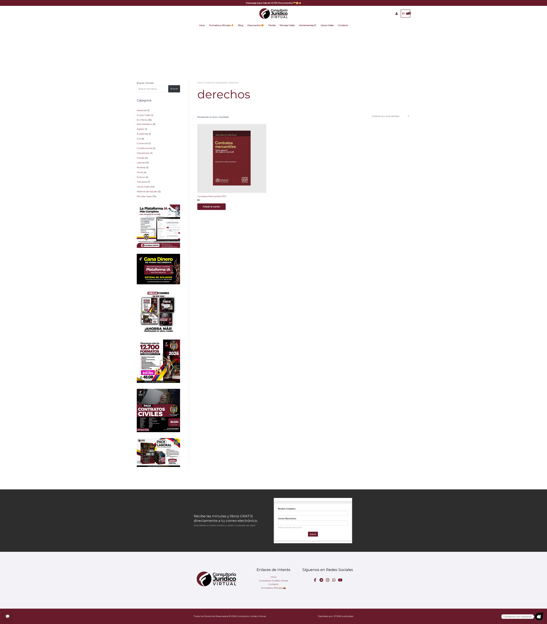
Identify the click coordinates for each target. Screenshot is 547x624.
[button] (273, 3)
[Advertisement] (273, 51)
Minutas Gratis (287, 25)
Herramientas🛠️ (307, 25)
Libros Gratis (327, 25)
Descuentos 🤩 (255, 25)
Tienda (271, 25)
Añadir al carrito (211, 206)
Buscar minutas (145, 83)
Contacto (343, 25)
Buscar (174, 88)
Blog (240, 25)
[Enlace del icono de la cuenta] (396, 13)
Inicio (202, 25)
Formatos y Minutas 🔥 (221, 25)
